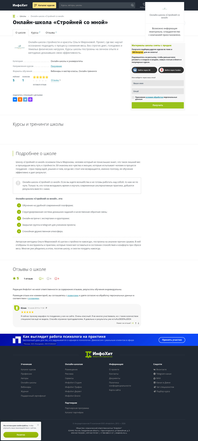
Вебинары (26, 387)
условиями (33, 298)
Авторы (24, 378)
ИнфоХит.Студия (73, 382)
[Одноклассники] (20, 99)
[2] (37, 77)
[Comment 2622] (46, 308)
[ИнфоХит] (20, 5)
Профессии (26, 373)
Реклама (69, 373)
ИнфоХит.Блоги (72, 395)
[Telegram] (25, 99)
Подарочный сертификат (33, 395)
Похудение (56, 66)
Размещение (71, 369)
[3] (40, 77)
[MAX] (30, 99)
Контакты (114, 373)
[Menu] (35, 5)
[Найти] (132, 5)
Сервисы (69, 378)
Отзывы (51, 32)
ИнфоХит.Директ (73, 391)
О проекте (114, 369)
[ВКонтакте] (15, 99)
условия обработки (154, 97)
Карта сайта (115, 390)
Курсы (35, 32)
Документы (114, 378)
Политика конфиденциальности (120, 384)
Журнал (25, 391)
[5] (46, 77)
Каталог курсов (28, 369)
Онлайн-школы (28, 382)
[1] (34, 77)
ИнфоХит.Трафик (73, 387)
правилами (73, 295)
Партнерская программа (77, 408)
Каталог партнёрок (74, 412)
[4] (43, 77)
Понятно (21, 434)
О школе (20, 32)
